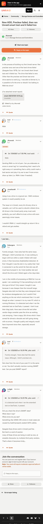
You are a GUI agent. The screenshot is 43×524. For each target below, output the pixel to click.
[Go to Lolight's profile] (4, 390)
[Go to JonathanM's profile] (4, 190)
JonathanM (11, 189)
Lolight (9, 389)
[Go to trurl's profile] (4, 121)
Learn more (4, 4)
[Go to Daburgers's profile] (4, 246)
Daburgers (11, 245)
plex (29, 350)
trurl (8, 120)
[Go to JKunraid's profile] (3, 37)
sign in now (12, 462)
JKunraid (9, 36)
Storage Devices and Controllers (21, 38)
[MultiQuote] (3, 112)
